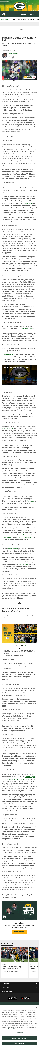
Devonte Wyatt (30, 777)
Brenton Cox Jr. (19, 779)
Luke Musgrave (7, 354)
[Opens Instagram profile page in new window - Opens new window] (13, 57)
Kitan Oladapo (13, 549)
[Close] (37, 1008)
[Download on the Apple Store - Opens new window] (13, 998)
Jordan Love (27, 203)
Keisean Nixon (7, 537)
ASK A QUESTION (19, 932)
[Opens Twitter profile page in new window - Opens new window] (10, 57)
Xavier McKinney (29, 535)
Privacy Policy (12, 1029)
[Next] (25, 645)
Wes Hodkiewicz (13, 53)
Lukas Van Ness (7, 779)
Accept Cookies (19, 1043)
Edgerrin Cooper (7, 428)
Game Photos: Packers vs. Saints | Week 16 (16, 609)
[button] (19, 375)
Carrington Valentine (23, 537)
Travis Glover (23, 564)
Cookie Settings (19, 1032)
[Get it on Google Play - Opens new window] (26, 999)
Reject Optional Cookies (19, 1038)
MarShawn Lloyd (27, 328)
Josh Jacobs (31, 501)
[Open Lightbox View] (19, 640)
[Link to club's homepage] (4, 13)
